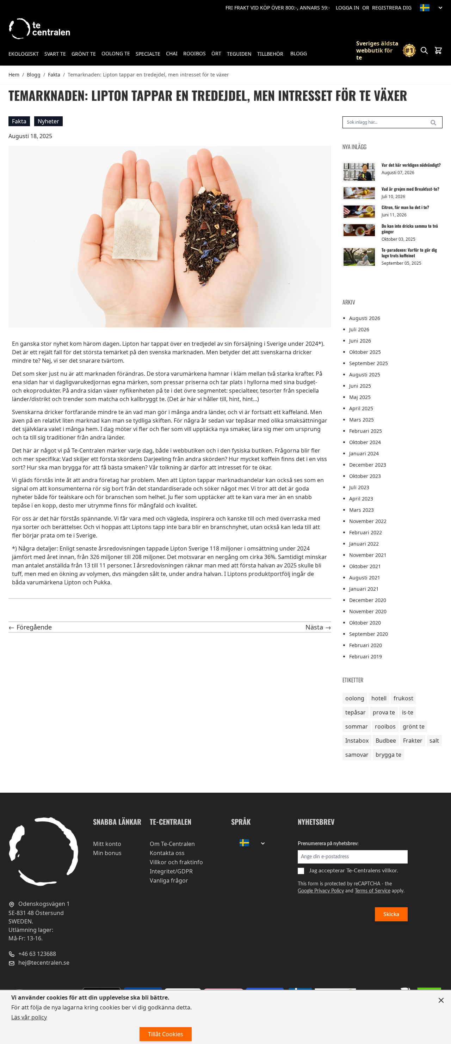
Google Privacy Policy (321, 891)
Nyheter (48, 121)
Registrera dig (392, 7)
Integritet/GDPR (171, 871)
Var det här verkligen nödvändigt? (411, 165)
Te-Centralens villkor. (372, 870)
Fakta (54, 74)
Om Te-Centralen (172, 844)
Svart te (55, 53)
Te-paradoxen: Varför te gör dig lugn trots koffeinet (409, 252)
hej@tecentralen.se (43, 962)
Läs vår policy (29, 1017)
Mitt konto (107, 844)
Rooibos (194, 53)
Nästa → (318, 627)
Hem (13, 74)
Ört (216, 53)
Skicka (391, 914)
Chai (172, 53)
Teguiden (239, 53)
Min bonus (107, 853)
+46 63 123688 (36, 953)
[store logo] (40, 29)
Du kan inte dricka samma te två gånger (410, 228)
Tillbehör (270, 53)
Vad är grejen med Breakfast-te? (410, 189)
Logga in (347, 7)
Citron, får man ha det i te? (405, 207)
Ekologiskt (23, 53)
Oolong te (115, 53)
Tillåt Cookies (165, 1034)
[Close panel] (441, 1000)
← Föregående (30, 627)
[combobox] (392, 122)
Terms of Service (372, 891)
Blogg (298, 53)
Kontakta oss (167, 853)
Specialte (148, 53)
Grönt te (84, 53)
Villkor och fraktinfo (176, 862)
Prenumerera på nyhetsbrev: (328, 843)
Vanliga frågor (169, 880)
